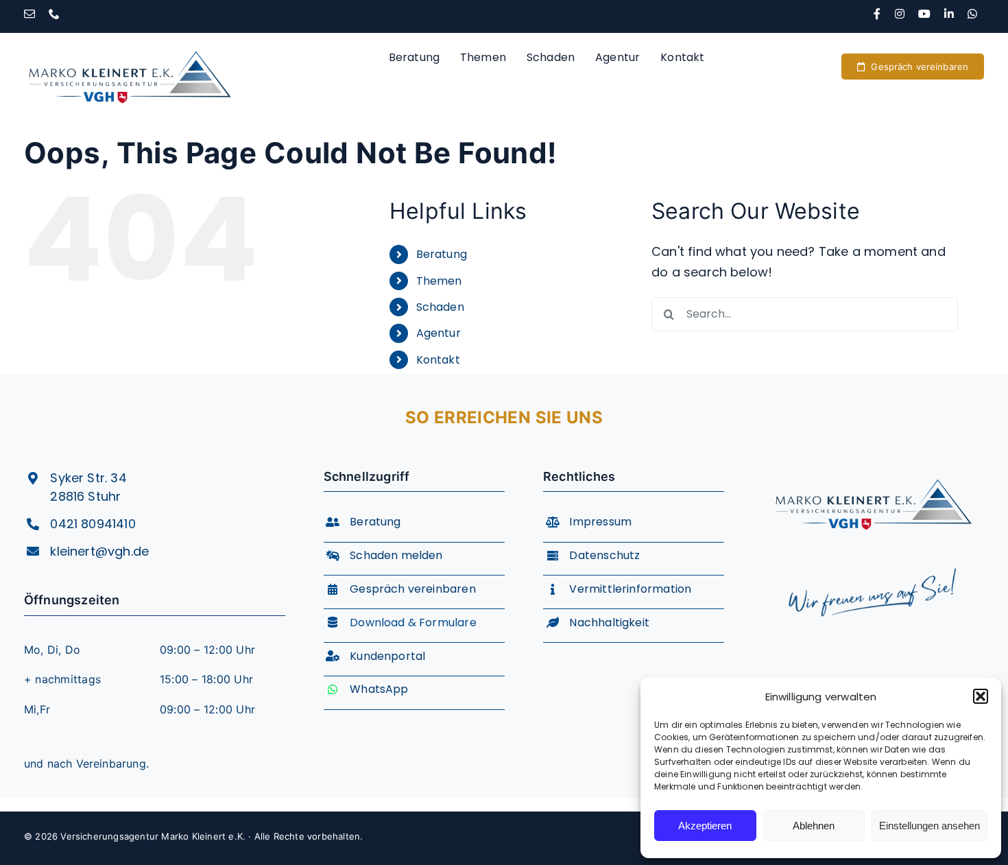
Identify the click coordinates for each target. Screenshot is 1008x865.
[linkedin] (949, 13)
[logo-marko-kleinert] (129, 38)
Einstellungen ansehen (929, 825)
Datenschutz (604, 555)
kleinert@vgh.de (99, 551)
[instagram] (899, 13)
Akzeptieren (705, 825)
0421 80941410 (92, 523)
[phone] (54, 13)
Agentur (438, 333)
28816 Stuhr (85, 496)
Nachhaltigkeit (609, 622)
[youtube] (924, 13)
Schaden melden (396, 555)
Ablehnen (814, 825)
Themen (439, 281)
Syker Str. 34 (88, 477)
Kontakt (438, 360)
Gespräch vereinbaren (413, 589)
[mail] (29, 13)
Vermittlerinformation (630, 589)
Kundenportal (387, 656)
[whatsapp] (972, 13)
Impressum (600, 522)
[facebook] (877, 13)
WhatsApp (379, 689)
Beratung (441, 254)
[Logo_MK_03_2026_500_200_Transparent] (873, 467)
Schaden (440, 307)
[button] (980, 696)
